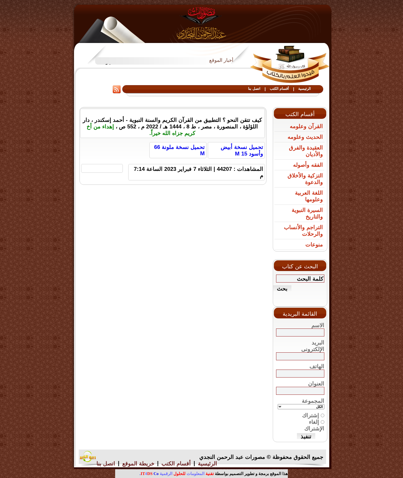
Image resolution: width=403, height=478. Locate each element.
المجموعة (313, 401)
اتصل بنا (254, 89)
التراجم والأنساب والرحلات (303, 230)
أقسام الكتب (279, 89)
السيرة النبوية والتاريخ (307, 213)
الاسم (317, 325)
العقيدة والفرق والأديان (306, 151)
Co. (149, 473)
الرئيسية (304, 89)
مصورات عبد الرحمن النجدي (202, 23)
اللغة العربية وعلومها (309, 196)
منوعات (314, 244)
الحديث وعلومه (305, 137)
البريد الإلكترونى (312, 345)
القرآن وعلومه (306, 126)
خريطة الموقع (138, 463)
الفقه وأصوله (308, 165)
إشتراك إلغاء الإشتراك (313, 421)
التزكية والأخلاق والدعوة (305, 178)
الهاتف (317, 366)
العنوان (316, 384)
